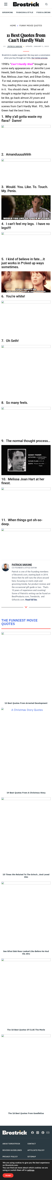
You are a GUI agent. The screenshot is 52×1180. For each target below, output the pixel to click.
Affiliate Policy (36, 1150)
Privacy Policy (10, 1156)
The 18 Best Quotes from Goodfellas (26, 1113)
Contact (31, 1144)
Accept (8, 1175)
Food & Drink (43, 12)
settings (30, 1170)
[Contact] (48, 1132)
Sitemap (31, 1156)
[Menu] (6, 4)
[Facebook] (32, 1132)
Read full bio (31, 600)
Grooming (7, 12)
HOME (13, 25)
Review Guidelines (12, 1150)
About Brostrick (11, 1144)
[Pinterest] (42, 1132)
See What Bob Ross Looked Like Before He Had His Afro (26, 952)
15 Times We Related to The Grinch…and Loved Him (26, 875)
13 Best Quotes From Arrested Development (26, 703)
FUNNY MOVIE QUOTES (30, 25)
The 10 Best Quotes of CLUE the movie (26, 1029)
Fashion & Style (24, 12)
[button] (46, 4)
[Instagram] (37, 1132)
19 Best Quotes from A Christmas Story (26, 792)
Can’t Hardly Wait (22, 64)
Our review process (39, 58)
